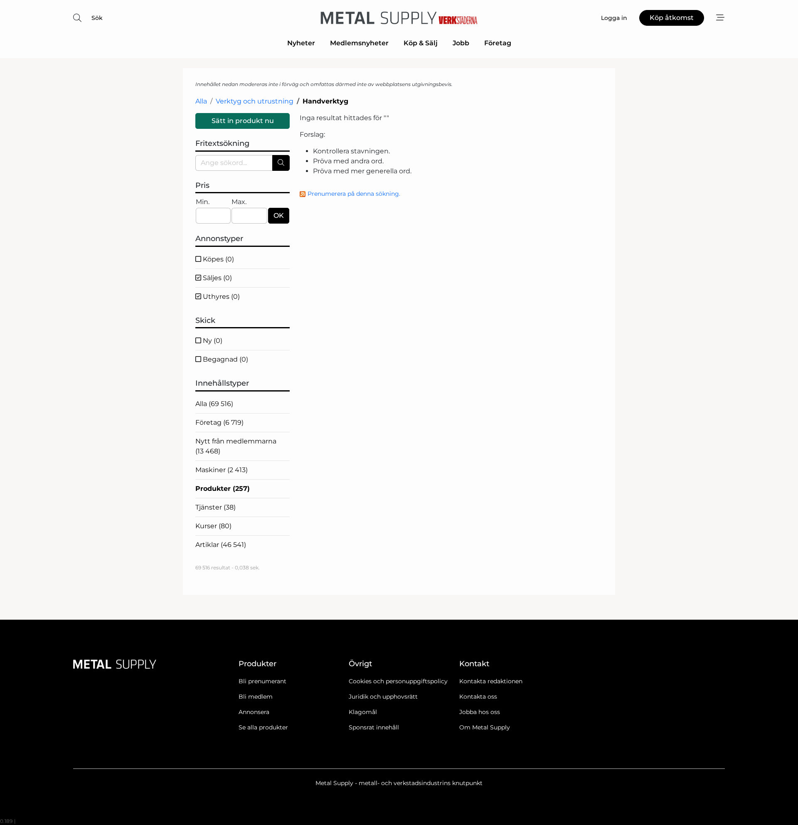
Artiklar (220, 545)
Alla (201, 101)
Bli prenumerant (262, 681)
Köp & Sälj (421, 43)
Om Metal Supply (484, 727)
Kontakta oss (478, 696)
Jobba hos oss (479, 712)
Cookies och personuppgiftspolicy (398, 681)
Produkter (222, 489)
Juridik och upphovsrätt (383, 696)
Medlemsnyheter (359, 43)
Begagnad (224, 359)
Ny (211, 341)
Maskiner (221, 470)
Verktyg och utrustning (254, 101)
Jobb (461, 43)
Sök (97, 18)
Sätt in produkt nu (243, 121)
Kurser (213, 526)
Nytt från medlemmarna (235, 446)
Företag (497, 43)
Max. (239, 202)
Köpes (217, 259)
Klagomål (363, 712)
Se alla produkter (263, 727)
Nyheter (301, 43)
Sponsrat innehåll (374, 727)
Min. (202, 202)
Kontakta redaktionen (490, 681)
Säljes (216, 278)
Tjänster (215, 507)
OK (278, 215)
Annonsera (254, 712)
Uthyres (220, 296)
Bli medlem (256, 696)
